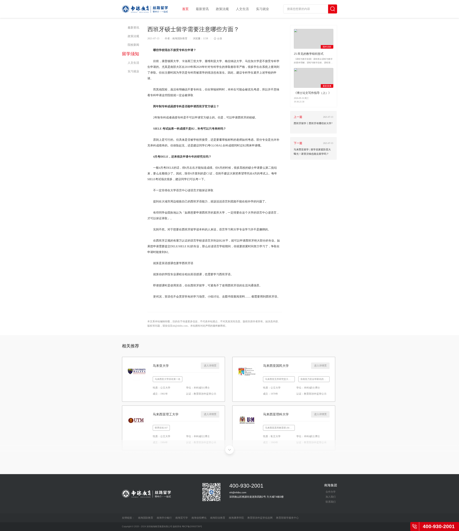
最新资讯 (202, 9)
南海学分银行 (164, 517)
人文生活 (242, 9)
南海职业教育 (217, 517)
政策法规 (222, 9)
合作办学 (331, 491)
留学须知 (130, 54)
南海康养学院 (236, 517)
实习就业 (262, 9)
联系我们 (331, 501)
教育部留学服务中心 (287, 517)
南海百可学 (181, 517)
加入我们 (331, 496)
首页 (185, 9)
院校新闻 (133, 44)
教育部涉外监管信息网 (260, 517)
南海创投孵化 (199, 517)
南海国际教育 (145, 517)
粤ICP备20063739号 (192, 526)
